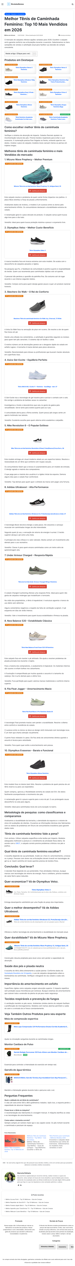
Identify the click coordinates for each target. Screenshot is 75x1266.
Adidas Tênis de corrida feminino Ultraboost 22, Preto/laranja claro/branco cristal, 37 (37, 514)
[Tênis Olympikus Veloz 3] (37, 241)
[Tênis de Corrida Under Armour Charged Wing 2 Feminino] (37, 570)
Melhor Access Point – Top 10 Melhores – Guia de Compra (24, 1199)
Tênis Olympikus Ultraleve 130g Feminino (24, 81)
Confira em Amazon (38, 191)
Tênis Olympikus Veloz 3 (37, 250)
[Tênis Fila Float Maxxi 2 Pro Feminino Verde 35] (37, 702)
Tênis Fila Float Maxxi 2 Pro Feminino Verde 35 (37, 711)
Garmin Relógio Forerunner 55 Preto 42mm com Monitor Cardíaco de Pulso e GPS (41, 1052)
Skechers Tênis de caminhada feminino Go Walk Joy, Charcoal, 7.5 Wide (37, 318)
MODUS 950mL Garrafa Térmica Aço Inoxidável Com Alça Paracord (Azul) (41, 1078)
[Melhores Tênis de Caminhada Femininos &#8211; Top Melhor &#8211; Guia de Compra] (38, 1143)
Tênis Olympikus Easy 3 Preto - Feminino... (24, 93)
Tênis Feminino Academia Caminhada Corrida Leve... (24, 118)
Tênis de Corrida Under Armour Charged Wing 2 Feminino (37, 582)
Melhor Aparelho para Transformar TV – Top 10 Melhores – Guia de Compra (29, 1208)
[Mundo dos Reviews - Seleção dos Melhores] (15, 4)
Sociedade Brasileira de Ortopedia (18, 973)
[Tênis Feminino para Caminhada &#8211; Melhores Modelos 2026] (60, 1142)
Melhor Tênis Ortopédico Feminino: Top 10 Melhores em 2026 (14, 1149)
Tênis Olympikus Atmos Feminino (24, 106)
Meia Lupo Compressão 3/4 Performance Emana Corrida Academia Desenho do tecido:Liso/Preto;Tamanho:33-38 (41, 1027)
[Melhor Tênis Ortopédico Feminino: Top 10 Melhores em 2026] (14, 1141)
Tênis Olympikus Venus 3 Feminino (24, 68)
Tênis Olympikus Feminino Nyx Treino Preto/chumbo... (58, 81)
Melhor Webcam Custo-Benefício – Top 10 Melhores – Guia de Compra (28, 1211)
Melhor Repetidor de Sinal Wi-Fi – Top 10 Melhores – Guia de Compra (27, 1202)
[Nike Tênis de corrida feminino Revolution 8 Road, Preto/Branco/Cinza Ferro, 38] (37, 438)
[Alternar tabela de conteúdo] (33, 53)
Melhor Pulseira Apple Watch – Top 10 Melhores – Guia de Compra (26, 1205)
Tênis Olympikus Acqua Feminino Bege (58, 106)
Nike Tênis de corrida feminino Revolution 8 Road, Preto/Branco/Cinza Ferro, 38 (37, 448)
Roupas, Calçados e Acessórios (15, 14)
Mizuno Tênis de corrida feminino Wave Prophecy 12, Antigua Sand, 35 (37, 186)
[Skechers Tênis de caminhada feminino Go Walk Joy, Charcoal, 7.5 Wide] (37, 307)
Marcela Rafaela (10, 35)
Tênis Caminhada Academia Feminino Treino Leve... (58, 118)
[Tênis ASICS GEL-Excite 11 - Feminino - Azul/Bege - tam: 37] (37, 375)
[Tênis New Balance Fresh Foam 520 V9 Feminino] (37, 636)
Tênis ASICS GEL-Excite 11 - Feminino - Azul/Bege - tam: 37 (37, 386)
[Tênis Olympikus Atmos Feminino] (37, 763)
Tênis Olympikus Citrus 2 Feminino (58, 93)
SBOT (18, 843)
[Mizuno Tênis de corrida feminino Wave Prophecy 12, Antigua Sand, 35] (37, 174)
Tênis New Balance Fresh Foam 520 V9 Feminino (37, 647)
